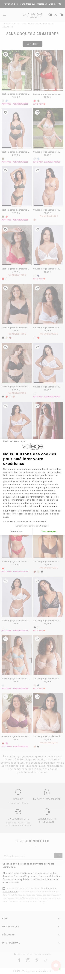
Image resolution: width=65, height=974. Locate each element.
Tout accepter (48, 531)
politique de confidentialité (43, 506)
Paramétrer (16, 531)
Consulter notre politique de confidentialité (24, 521)
